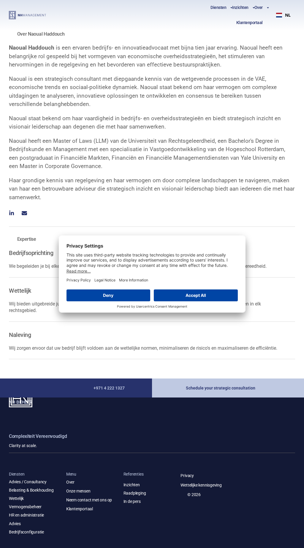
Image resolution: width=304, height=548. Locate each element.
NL (288, 15)
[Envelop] (24, 213)
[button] (283, 15)
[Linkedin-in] (11, 213)
